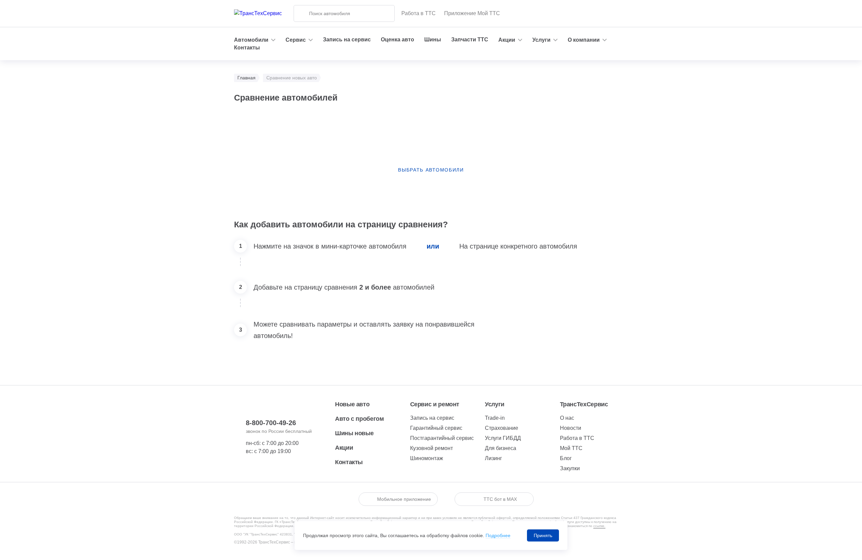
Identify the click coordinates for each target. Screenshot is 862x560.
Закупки (570, 468)
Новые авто (352, 404)
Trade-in (495, 418)
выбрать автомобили (431, 170)
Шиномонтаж (426, 458)
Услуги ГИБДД (503, 438)
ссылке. (599, 526)
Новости (570, 428)
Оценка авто (397, 39)
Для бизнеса (500, 448)
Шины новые (354, 433)
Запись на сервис (347, 39)
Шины (432, 39)
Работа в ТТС (418, 13)
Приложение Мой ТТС (472, 13)
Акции (344, 447)
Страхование (501, 428)
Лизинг (493, 458)
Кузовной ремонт (431, 448)
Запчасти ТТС (469, 39)
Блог (566, 458)
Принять (543, 535)
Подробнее (498, 535)
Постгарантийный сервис (442, 438)
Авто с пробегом (359, 418)
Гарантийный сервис (436, 428)
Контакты (247, 47)
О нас (567, 418)
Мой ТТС (571, 448)
